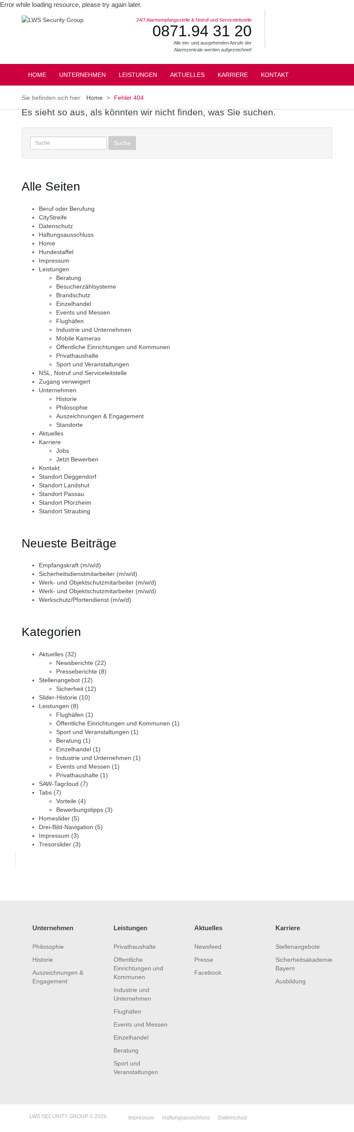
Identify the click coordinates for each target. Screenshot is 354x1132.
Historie (66, 398)
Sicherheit (69, 688)
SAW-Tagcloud (59, 783)
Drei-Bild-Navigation (66, 827)
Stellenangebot (59, 680)
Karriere (50, 442)
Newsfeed (207, 946)
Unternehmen (57, 390)
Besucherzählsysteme (86, 286)
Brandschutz (73, 295)
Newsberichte (74, 662)
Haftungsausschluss (66, 234)
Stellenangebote (297, 946)
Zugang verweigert (64, 381)
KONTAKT (275, 74)
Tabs (45, 792)
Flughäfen (70, 321)
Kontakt (49, 467)
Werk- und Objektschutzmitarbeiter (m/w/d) (97, 582)
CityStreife (53, 217)
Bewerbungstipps (79, 809)
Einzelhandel (73, 303)
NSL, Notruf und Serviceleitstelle (83, 372)
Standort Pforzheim (65, 502)
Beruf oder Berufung (67, 208)
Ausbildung (290, 981)
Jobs (62, 450)
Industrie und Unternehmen (93, 329)
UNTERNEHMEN (82, 74)
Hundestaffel (56, 251)
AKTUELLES (187, 74)
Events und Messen (83, 312)
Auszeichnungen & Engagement (100, 416)
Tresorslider (55, 844)
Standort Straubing (64, 511)
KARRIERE (233, 74)
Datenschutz (56, 226)
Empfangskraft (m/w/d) (70, 565)
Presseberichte (76, 671)
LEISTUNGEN (138, 74)
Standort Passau (61, 493)
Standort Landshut (64, 485)
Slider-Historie (58, 697)
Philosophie (72, 407)
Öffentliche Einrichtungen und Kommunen (113, 346)
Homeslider (54, 818)
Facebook (207, 972)
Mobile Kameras (78, 338)
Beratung (68, 277)
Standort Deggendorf (67, 476)
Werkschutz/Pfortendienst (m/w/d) (85, 599)
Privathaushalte (77, 355)
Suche (122, 143)
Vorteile (66, 801)
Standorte (69, 424)
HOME (37, 74)
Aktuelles (51, 433)
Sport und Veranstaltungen (92, 364)
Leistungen (54, 269)
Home (94, 97)
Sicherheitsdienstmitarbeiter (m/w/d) (88, 573)
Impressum (54, 260)
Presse (203, 959)
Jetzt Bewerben (77, 459)
